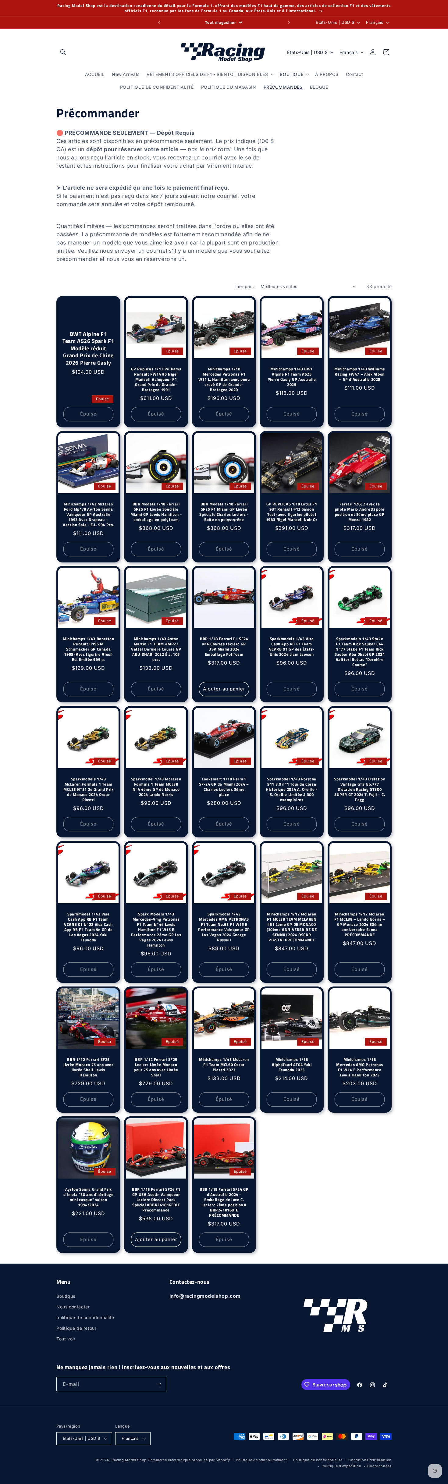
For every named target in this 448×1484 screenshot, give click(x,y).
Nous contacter (73, 1306)
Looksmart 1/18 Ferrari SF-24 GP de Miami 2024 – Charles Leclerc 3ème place (224, 787)
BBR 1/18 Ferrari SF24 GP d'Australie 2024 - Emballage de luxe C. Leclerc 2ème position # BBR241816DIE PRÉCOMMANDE (224, 1202)
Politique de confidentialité (318, 1460)
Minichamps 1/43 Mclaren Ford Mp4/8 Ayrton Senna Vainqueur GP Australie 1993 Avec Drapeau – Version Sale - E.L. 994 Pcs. (88, 514)
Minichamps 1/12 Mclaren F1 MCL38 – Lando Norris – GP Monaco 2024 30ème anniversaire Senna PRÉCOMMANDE (359, 924)
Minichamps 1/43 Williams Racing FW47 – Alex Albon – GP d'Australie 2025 (359, 374)
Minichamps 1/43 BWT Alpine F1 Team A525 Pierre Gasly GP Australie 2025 (292, 376)
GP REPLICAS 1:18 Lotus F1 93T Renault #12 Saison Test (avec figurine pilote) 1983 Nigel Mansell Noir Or (292, 511)
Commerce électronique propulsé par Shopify (189, 1460)
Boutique (66, 1296)
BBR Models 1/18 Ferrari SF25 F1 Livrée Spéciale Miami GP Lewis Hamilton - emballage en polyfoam (156, 511)
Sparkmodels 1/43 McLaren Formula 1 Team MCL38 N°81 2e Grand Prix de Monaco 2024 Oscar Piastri (88, 789)
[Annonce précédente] (159, 22)
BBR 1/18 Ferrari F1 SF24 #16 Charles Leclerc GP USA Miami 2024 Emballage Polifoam (224, 647)
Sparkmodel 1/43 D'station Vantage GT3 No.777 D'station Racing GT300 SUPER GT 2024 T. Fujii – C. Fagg (359, 789)
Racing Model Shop (129, 1460)
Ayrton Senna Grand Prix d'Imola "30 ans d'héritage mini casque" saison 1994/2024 (88, 1197)
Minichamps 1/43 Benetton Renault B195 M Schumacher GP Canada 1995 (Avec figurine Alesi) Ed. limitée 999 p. (88, 649)
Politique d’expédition (341, 1466)
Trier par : (244, 286)
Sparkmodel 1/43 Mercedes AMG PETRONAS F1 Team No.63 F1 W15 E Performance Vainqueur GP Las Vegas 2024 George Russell (224, 926)
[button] (63, 52)
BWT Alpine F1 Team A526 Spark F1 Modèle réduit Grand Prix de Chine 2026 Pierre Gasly (88, 348)
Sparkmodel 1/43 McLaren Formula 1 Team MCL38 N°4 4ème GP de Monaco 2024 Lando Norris (156, 787)
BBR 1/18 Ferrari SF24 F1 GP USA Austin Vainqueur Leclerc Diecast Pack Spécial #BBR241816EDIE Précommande (156, 1199)
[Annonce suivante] (289, 22)
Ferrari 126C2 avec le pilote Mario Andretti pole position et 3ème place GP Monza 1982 (359, 511)
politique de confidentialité (85, 1317)
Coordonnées (379, 1466)
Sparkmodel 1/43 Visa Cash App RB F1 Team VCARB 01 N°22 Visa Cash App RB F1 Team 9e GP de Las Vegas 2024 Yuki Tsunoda (88, 926)
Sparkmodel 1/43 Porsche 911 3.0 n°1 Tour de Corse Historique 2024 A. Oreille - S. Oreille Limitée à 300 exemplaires (292, 789)
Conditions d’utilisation (370, 1460)
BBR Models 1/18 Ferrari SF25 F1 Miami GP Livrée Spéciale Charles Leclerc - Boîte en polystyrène (224, 511)
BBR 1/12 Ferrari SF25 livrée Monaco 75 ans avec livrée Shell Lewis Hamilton (88, 1067)
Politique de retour (76, 1328)
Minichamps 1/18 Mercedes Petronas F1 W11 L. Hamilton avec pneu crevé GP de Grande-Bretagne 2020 (224, 379)
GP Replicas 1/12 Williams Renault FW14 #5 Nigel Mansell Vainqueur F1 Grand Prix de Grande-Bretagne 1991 (156, 379)
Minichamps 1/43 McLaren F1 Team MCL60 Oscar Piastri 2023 (224, 1064)
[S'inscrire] (159, 1384)
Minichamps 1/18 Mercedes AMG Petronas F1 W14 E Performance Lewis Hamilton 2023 (359, 1067)
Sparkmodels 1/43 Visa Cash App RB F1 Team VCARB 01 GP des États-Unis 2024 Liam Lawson (292, 647)
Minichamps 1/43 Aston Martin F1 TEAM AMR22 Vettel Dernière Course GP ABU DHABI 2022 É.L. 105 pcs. (156, 649)
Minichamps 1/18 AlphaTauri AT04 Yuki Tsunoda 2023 (291, 1064)
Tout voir (65, 1338)
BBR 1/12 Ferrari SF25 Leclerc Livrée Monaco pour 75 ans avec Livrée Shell (156, 1067)
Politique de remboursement (261, 1460)
